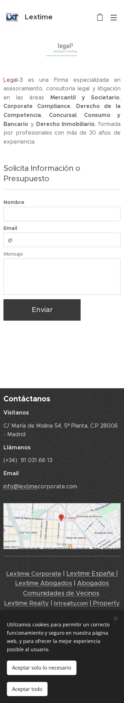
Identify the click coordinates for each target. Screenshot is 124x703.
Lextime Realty (26, 603)
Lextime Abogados (43, 583)
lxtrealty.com (71, 603)
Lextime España (91, 573)
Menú (114, 17)
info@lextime (20, 486)
